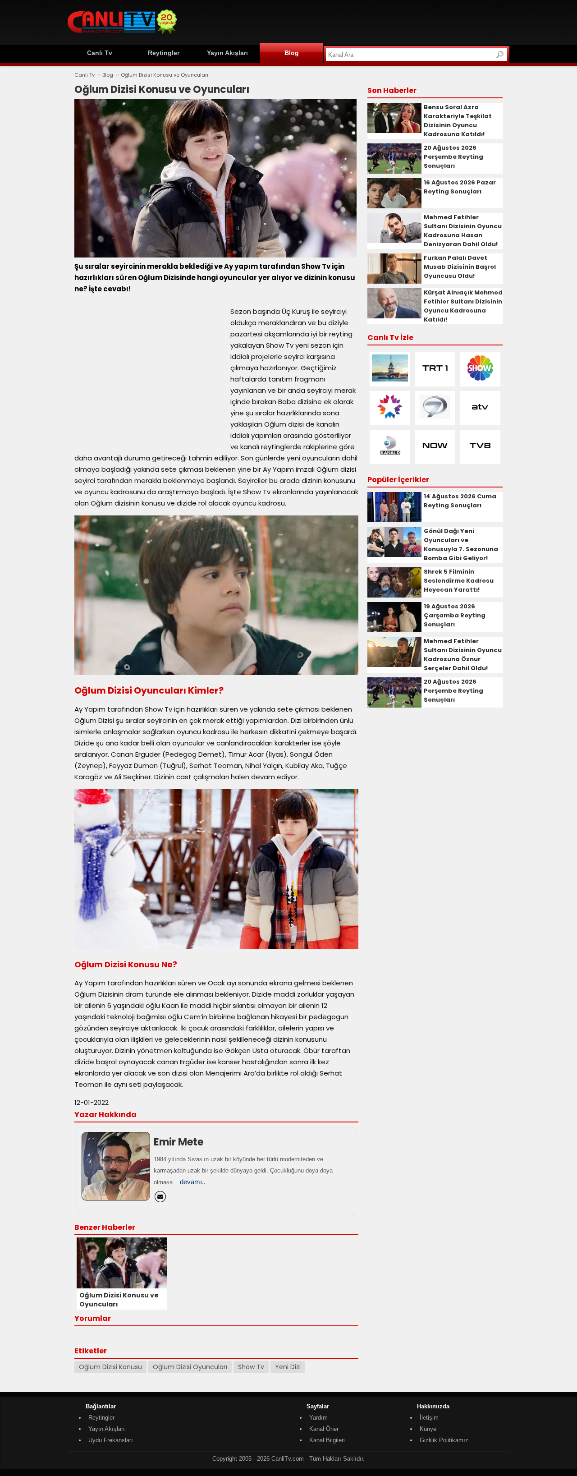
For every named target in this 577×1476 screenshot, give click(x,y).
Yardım (318, 1417)
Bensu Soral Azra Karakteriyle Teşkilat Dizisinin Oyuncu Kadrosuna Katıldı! (458, 120)
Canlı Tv (99, 52)
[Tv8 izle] (480, 457)
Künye (428, 1428)
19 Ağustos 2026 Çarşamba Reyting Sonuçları (454, 615)
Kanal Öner (324, 1428)
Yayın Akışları (227, 52)
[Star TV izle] (390, 418)
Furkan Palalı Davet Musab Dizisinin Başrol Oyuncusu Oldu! (460, 266)
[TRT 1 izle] (435, 379)
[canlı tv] (122, 35)
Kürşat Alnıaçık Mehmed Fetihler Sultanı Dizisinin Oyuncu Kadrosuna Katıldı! (463, 306)
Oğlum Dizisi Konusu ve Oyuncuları (164, 74)
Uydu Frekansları (110, 1440)
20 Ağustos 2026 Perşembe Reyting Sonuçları (453, 156)
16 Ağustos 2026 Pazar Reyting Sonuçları (460, 187)
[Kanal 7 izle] (435, 418)
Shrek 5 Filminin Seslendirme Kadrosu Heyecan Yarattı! (459, 580)
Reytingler (163, 52)
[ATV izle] (480, 418)
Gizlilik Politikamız (444, 1440)
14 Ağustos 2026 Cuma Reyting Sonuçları (460, 501)
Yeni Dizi (288, 1366)
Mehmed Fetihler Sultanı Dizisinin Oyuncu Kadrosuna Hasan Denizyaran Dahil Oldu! (463, 230)
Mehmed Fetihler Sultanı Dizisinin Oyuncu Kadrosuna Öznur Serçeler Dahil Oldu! (463, 654)
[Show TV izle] (480, 379)
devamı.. (193, 1182)
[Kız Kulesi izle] (390, 379)
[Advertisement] (345, 21)
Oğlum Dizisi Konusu (110, 1366)
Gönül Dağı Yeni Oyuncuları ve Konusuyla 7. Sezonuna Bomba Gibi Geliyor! (461, 544)
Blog (291, 52)
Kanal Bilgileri (327, 1440)
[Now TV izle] (435, 457)
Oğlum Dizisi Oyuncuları (190, 1366)
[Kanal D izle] (390, 457)
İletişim (429, 1417)
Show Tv (251, 1366)
